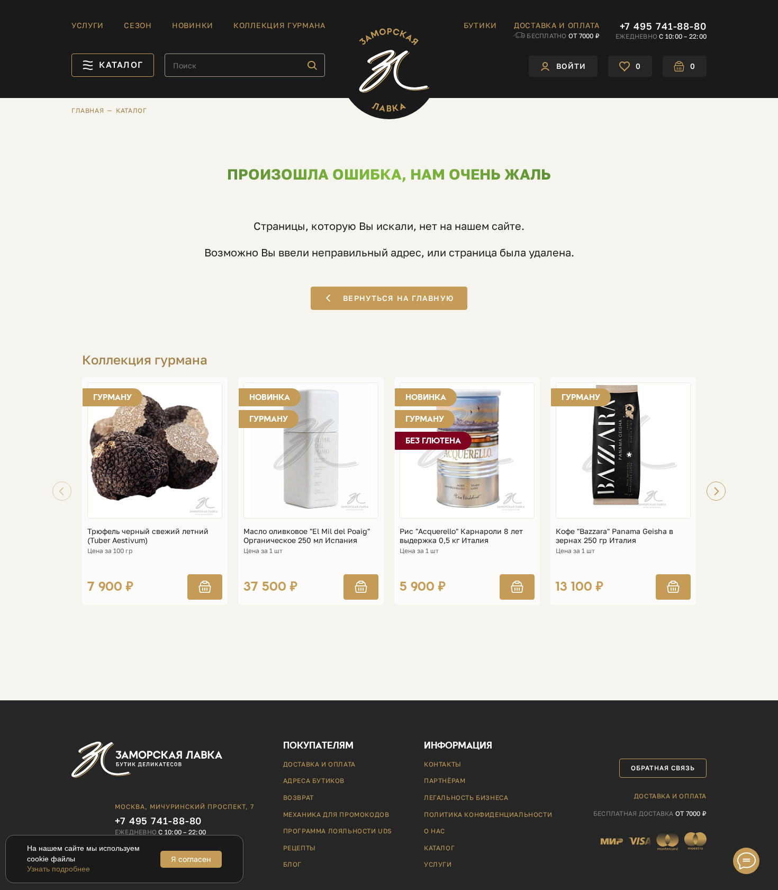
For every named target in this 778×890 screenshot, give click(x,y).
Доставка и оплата (557, 25)
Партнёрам (444, 781)
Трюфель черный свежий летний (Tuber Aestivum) (148, 536)
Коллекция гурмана (279, 25)
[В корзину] (204, 587)
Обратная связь (662, 768)
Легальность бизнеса (466, 798)
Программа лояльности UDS (337, 831)
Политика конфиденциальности (488, 814)
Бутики (480, 25)
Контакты (443, 764)
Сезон (138, 25)
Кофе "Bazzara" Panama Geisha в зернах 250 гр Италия (614, 536)
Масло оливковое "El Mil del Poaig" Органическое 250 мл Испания (306, 536)
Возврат (298, 798)
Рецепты (299, 848)
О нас (434, 831)
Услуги (87, 25)
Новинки (192, 25)
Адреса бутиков (314, 781)
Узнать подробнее (58, 869)
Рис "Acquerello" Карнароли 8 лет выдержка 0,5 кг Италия (461, 536)
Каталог (439, 848)
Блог (292, 864)
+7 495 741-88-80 (663, 26)
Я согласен (191, 859)
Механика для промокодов (336, 814)
